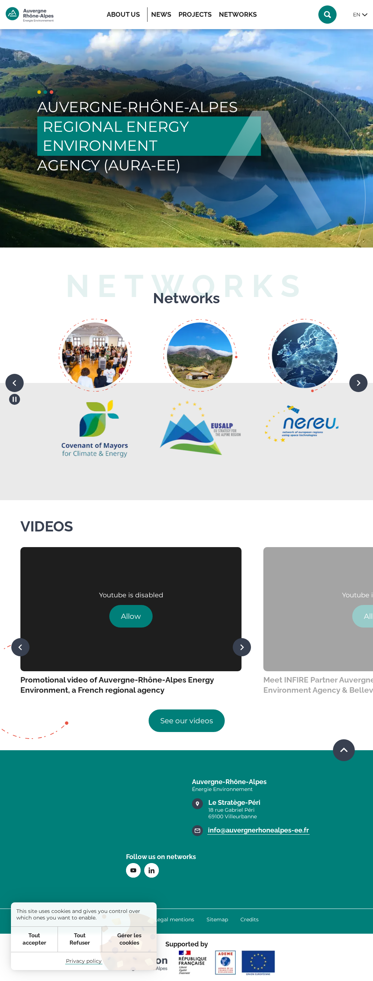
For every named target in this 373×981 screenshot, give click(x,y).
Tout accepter (34, 939)
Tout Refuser (80, 939)
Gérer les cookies (129, 939)
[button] (14, 383)
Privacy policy (84, 961)
